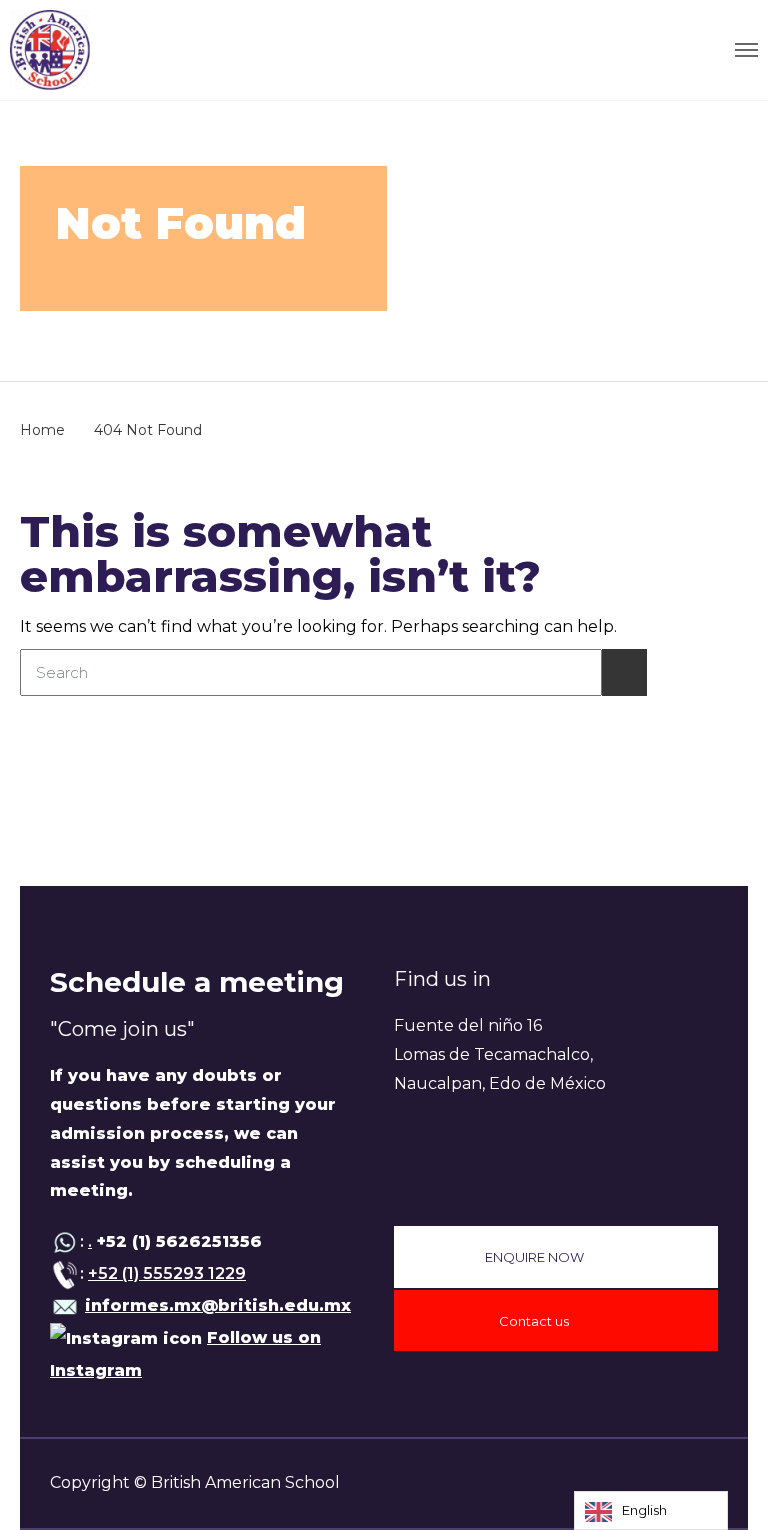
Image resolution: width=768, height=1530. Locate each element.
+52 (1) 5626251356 (177, 1241)
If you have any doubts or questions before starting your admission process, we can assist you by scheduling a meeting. (193, 1133)
